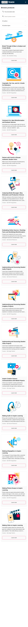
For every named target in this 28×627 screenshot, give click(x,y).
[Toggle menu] (25, 2)
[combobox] (14, 12)
